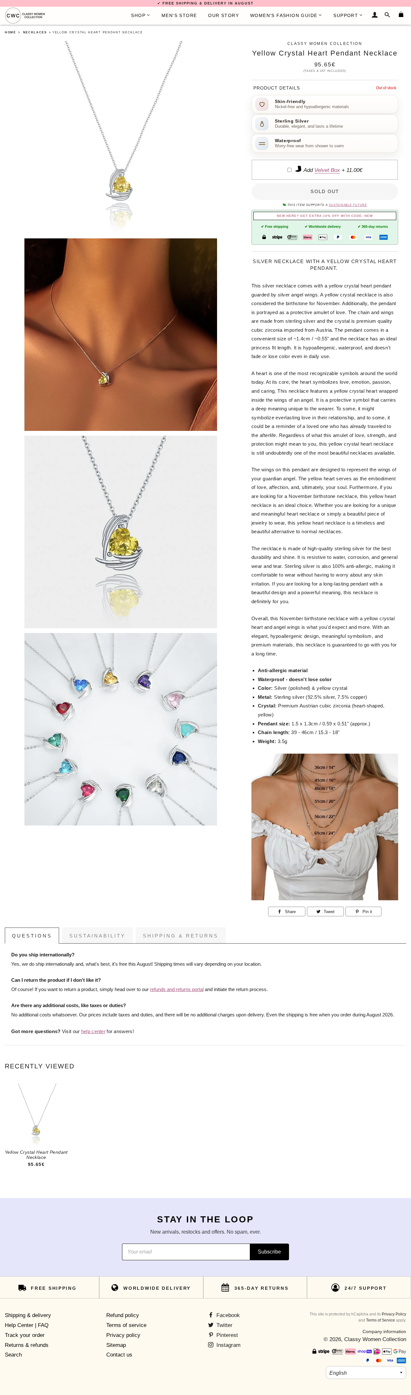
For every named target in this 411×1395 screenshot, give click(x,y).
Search (13, 1355)
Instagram (227, 1345)
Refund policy (122, 1315)
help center (93, 1031)
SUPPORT (345, 15)
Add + (332, 170)
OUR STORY (223, 15)
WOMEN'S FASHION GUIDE (283, 15)
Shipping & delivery (28, 1315)
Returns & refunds (26, 1345)
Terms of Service (380, 1320)
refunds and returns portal (177, 989)
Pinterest (226, 1335)
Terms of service (126, 1325)
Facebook (227, 1315)
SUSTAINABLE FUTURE (348, 205)
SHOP (138, 15)
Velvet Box (327, 170)
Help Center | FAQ (26, 1325)
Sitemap (116, 1345)
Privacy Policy (394, 1314)
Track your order (25, 1335)
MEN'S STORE (179, 15)
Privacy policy (123, 1335)
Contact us (119, 1355)
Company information (384, 1331)
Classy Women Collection (375, 1339)
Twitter (223, 1325)
